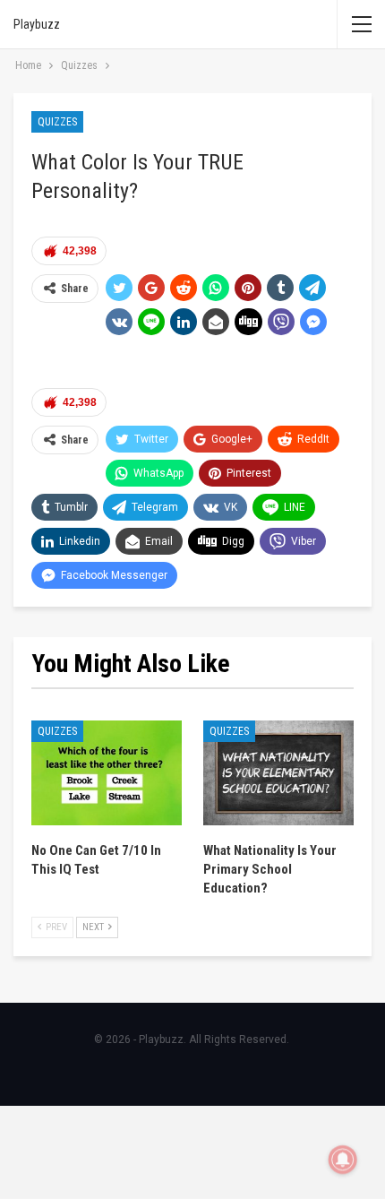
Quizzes (57, 122)
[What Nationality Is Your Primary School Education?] (278, 773)
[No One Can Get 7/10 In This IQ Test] (106, 773)
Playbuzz (36, 24)
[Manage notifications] (343, 1159)
